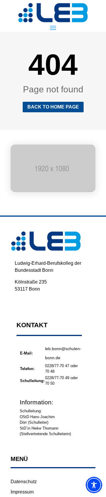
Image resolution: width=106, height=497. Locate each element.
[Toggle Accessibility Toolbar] (94, 485)
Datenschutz (24, 481)
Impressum (22, 491)
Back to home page (53, 106)
